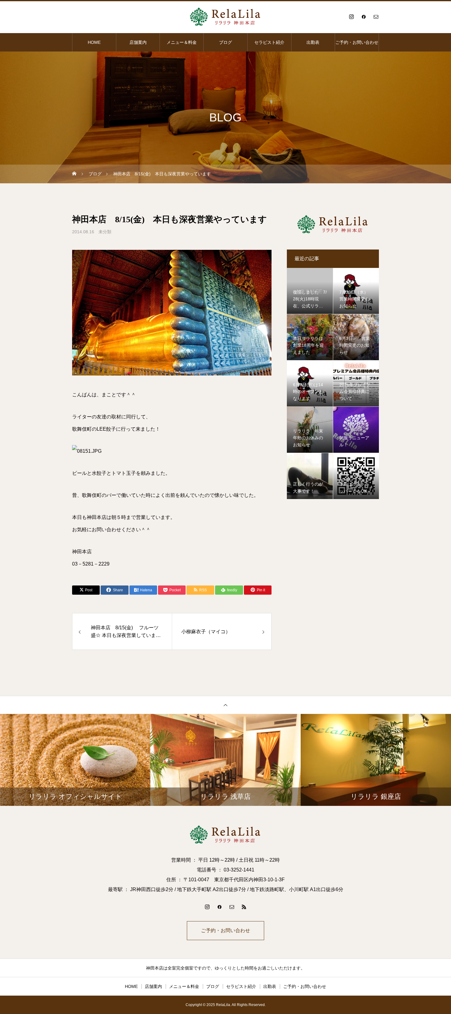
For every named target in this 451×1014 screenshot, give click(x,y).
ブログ (225, 42)
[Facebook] (363, 16)
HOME (94, 42)
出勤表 (312, 42)
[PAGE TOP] (225, 705)
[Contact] (376, 16)
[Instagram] (351, 16)
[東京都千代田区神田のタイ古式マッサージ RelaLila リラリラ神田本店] (225, 16)
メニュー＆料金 (182, 42)
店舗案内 (138, 42)
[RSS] (244, 907)
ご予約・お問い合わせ (356, 42)
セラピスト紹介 (269, 42)
